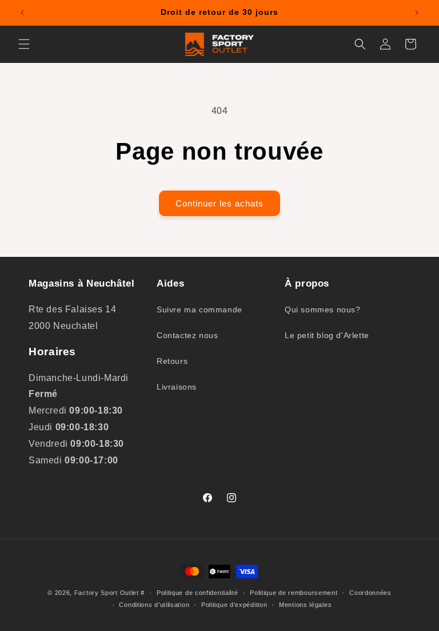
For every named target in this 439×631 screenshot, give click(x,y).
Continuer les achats (219, 203)
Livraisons (177, 386)
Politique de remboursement (293, 592)
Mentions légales (305, 604)
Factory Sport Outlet (106, 592)
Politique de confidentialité (197, 592)
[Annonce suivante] (416, 12)
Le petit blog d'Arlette (327, 335)
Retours (172, 361)
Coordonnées (370, 592)
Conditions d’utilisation (154, 604)
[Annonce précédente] (22, 12)
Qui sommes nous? (323, 309)
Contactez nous (187, 335)
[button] (24, 44)
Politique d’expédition (234, 604)
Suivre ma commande (199, 309)
